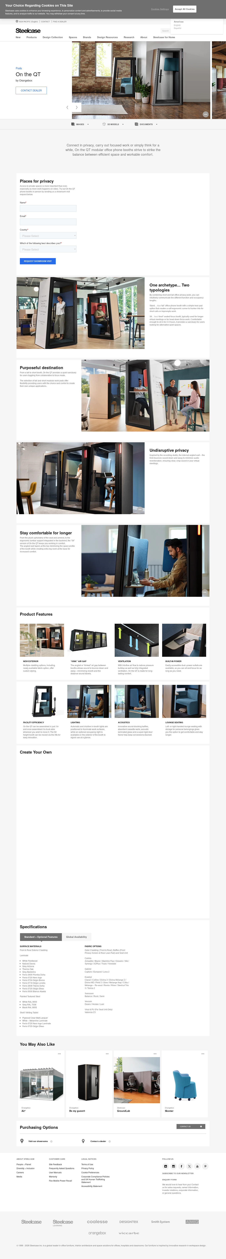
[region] (113, 9)
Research (129, 37)
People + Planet (24, 1164)
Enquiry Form (169, 1180)
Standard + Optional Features (41, 936)
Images (80, 124)
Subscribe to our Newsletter (178, 1173)
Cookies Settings (160, 9)
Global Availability (76, 936)
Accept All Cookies (185, 9)
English (177, 25)
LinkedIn (165, 1166)
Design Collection (53, 37)
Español (177, 28)
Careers (20, 1172)
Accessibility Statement (91, 1186)
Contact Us (185, 1126)
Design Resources (107, 37)
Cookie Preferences (90, 1172)
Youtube (197, 1166)
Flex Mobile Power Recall (60, 1180)
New (18, 37)
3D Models (113, 124)
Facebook (181, 1166)
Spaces (73, 37)
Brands (87, 37)
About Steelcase (25, 1159)
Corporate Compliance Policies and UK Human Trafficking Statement (95, 1179)
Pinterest (205, 1166)
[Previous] (67, 107)
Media (19, 1176)
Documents (146, 124)
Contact (45, 21)
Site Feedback (55, 1164)
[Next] (76, 107)
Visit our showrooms (38, 1141)
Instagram (173, 1166)
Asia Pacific (28, 21)
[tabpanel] (141, 80)
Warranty (53, 1176)
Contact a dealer (98, 1141)
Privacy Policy (87, 1168)
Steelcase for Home (164, 37)
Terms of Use (87, 1164)
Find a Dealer (60, 21)
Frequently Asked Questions (61, 1168)
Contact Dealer (31, 90)
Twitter (189, 1166)
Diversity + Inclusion (26, 1168)
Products (31, 37)
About (143, 37)
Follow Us (167, 1159)
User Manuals (55, 1172)
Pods (19, 68)
